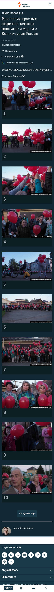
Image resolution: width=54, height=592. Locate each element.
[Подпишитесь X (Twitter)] (18, 555)
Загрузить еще (27, 513)
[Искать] (46, 588)
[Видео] (33, 588)
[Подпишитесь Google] (4, 555)
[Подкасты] (4, 561)
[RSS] (44, 555)
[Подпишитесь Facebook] (11, 555)
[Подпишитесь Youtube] (24, 555)
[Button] (9, 52)
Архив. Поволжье (12, 13)
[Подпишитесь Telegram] (31, 555)
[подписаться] (11, 561)
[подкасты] (21, 588)
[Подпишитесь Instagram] (37, 555)
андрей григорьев (11, 45)
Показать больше (12, 76)
